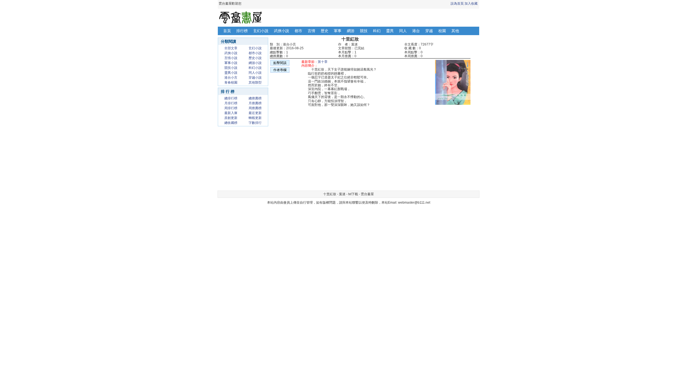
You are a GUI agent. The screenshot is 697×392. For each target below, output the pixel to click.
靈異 (390, 31)
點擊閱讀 (279, 63)
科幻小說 (255, 68)
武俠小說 (281, 31)
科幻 (377, 31)
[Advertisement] (324, 150)
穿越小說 (255, 77)
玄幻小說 (260, 31)
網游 (350, 31)
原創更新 (230, 118)
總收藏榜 (230, 123)
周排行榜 (230, 108)
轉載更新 (255, 118)
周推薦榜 (255, 108)
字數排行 (255, 123)
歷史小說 (255, 58)
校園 (442, 31)
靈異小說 (230, 73)
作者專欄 (279, 70)
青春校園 (230, 82)
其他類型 (255, 82)
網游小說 (255, 63)
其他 (455, 31)
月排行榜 (230, 103)
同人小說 (255, 73)
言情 (311, 31)
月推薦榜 (255, 103)
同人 (403, 31)
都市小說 (255, 53)
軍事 (337, 31)
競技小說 (230, 68)
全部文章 (230, 48)
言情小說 (230, 58)
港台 (416, 31)
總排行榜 (230, 98)
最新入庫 (230, 113)
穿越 (429, 31)
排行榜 (242, 31)
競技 (364, 31)
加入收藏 (471, 3)
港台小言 (230, 77)
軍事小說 (230, 63)
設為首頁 (457, 3)
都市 (298, 31)
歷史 (324, 31)
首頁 (227, 31)
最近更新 (255, 113)
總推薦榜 (255, 98)
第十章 (323, 62)
